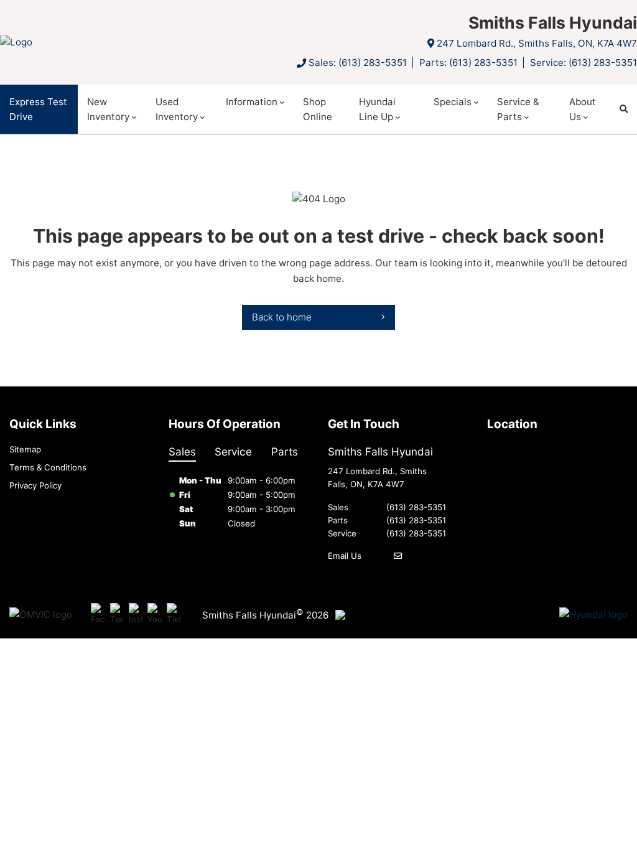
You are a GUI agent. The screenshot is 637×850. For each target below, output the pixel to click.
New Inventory (108, 109)
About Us (582, 109)
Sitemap (25, 449)
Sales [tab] (182, 451)
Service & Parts (518, 109)
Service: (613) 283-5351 (583, 62)
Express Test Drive (38, 109)
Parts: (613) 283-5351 (468, 62)
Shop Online (317, 109)
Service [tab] (233, 451)
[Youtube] (154, 615)
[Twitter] (117, 615)
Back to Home (282, 317)
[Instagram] (136, 615)
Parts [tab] (284, 451)
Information (251, 102)
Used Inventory (177, 109)
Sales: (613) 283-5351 (358, 62)
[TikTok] (174, 615)
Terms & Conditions (47, 467)
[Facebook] (98, 615)
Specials (453, 102)
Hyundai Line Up (377, 109)
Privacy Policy (35, 485)
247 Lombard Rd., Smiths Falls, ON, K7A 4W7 (537, 43)
